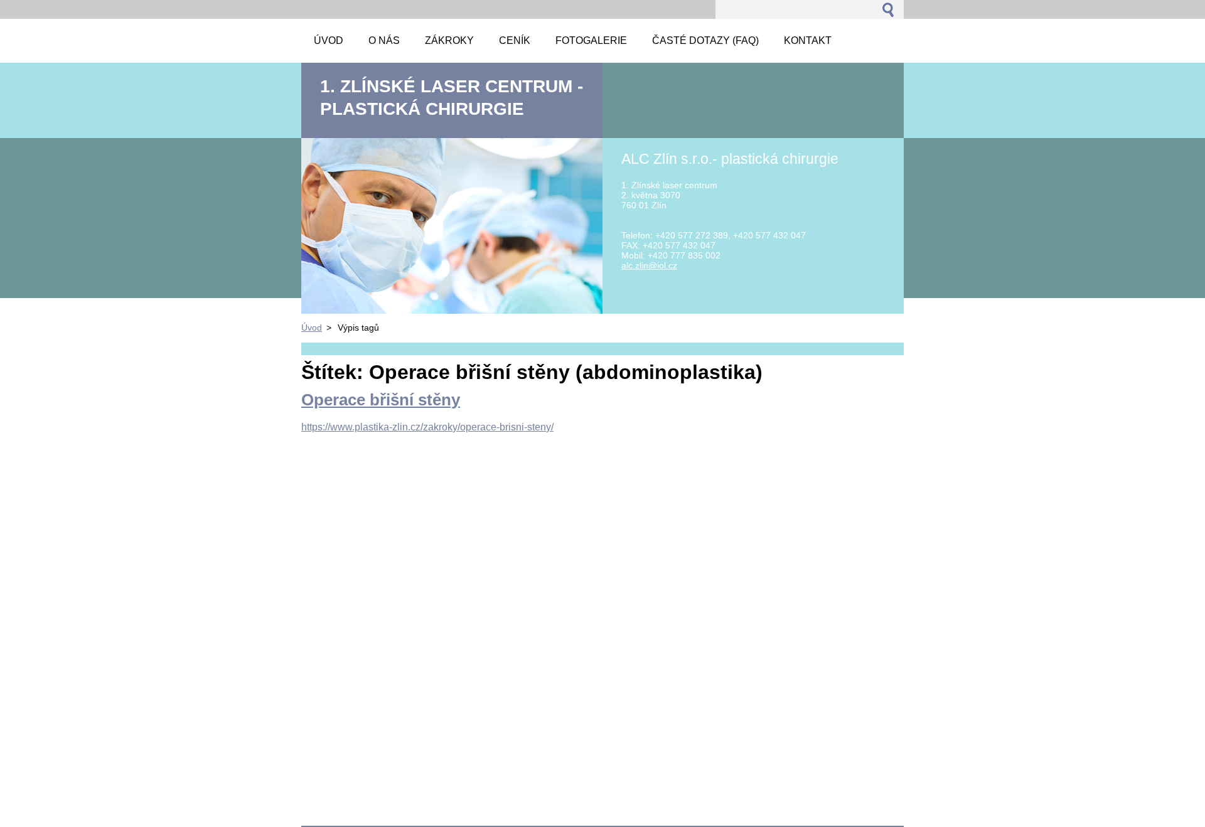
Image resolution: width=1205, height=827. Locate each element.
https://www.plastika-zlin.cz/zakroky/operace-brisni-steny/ (427, 427)
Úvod (311, 328)
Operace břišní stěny (380, 399)
